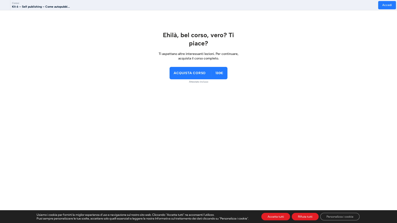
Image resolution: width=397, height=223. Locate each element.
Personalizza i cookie (339, 216)
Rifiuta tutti (305, 216)
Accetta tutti (276, 216)
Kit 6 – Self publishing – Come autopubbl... (41, 6)
